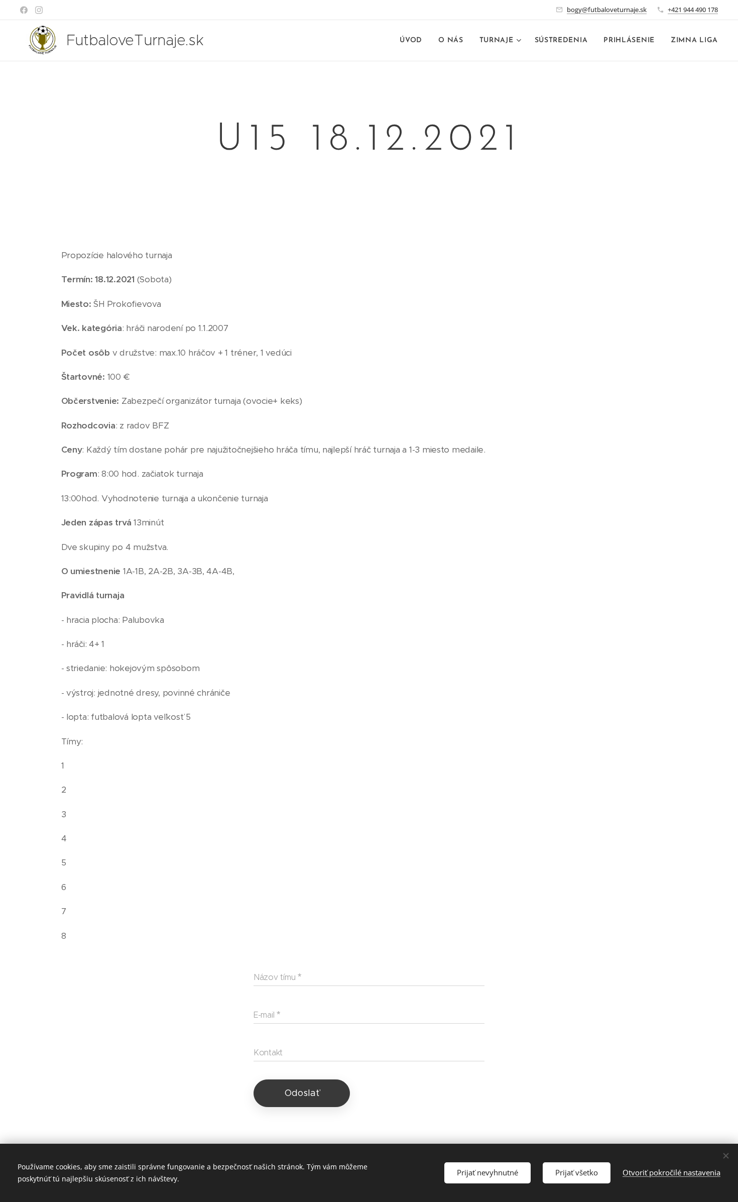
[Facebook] (24, 10)
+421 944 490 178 (693, 9)
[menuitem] (413, 40)
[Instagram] (39, 10)
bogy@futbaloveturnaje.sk (607, 9)
